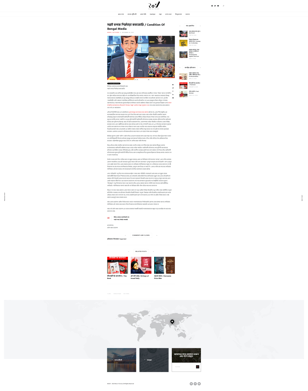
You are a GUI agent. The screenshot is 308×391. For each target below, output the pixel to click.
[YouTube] (218, 6)
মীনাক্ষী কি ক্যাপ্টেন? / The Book (117, 277)
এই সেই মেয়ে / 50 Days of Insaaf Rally (140, 277)
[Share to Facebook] (172, 85)
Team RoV (122, 239)
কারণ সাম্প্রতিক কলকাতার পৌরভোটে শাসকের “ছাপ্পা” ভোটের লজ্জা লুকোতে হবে (139, 104)
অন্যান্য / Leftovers (113, 32)
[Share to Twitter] (173, 88)
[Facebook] (212, 6)
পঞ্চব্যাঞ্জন (152, 14)
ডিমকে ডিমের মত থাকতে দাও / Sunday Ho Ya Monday (194, 41)
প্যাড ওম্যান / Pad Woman (194, 92)
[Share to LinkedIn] (172, 94)
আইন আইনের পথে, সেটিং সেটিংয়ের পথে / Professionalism (194, 74)
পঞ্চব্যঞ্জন (149, 360)
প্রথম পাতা (121, 14)
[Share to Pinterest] (172, 91)
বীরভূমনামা (178, 14)
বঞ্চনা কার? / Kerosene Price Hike (162, 277)
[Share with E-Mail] (173, 98)
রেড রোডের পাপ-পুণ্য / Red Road (195, 32)
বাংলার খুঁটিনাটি (132, 14)
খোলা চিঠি (143, 14)
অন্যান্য (188, 14)
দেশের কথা (168, 14)
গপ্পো (160, 14)
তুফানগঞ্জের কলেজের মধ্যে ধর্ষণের (138, 112)
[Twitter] (215, 6)
